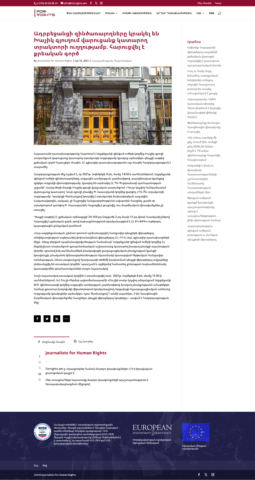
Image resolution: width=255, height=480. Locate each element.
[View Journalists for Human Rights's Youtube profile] (39, 374)
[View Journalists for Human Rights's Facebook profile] (39, 356)
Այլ (199, 13)
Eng (211, 13)
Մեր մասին (204, 3)
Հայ (36, 465)
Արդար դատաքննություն (174, 13)
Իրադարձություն (102, 60)
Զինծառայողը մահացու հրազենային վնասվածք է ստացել (204, 127)
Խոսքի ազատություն (137, 13)
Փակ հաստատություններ (83, 13)
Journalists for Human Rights (54, 60)
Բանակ (109, 13)
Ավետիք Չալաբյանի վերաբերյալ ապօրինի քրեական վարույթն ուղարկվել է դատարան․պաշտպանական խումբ (204, 56)
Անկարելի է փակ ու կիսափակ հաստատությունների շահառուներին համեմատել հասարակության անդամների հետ (202, 179)
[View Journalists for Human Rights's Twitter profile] (39, 368)
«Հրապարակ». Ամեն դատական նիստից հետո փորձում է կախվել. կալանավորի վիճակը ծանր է (204, 108)
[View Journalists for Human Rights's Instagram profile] (39, 362)
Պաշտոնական (123, 60)
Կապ (218, 3)
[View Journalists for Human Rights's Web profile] (39, 379)
